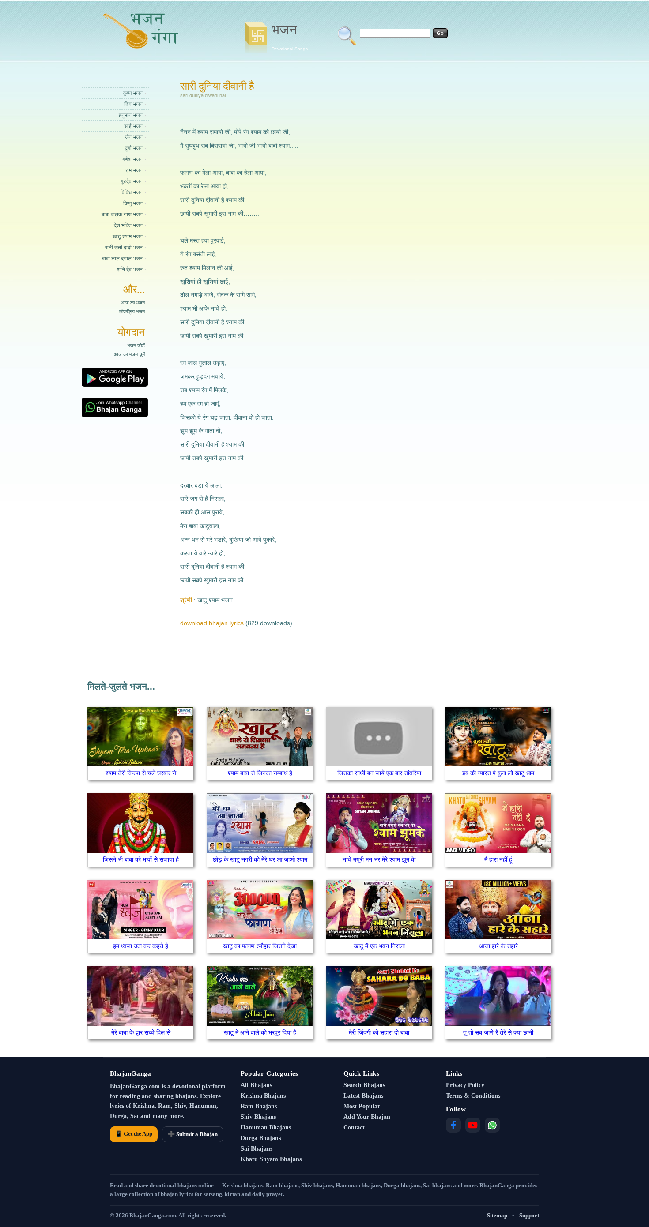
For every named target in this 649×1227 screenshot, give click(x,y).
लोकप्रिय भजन (132, 311)
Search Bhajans (364, 1085)
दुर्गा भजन (134, 148)
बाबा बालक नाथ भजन (122, 214)
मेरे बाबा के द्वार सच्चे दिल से (140, 1032)
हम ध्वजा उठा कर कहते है (140, 945)
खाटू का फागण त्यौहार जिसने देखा (260, 945)
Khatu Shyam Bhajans (271, 1159)
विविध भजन (132, 192)
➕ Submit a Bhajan (193, 1134)
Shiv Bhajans (258, 1117)
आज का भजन (133, 302)
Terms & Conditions (473, 1095)
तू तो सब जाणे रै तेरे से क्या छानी (498, 1032)
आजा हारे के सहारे (498, 945)
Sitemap (497, 1215)
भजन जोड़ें (136, 345)
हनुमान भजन (131, 115)
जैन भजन (134, 137)
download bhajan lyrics (212, 623)
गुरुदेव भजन (132, 181)
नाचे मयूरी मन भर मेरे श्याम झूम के (379, 859)
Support (529, 1215)
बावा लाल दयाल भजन (122, 258)
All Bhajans (256, 1085)
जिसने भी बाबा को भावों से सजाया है (141, 859)
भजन (290, 36)
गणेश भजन (132, 159)
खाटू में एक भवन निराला (379, 945)
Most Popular (361, 1106)
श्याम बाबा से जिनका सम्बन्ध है (260, 773)
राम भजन (134, 170)
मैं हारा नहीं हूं (498, 859)
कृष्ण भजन (133, 93)
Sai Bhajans (256, 1148)
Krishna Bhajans (263, 1095)
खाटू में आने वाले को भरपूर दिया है (260, 1032)
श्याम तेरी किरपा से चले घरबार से (141, 773)
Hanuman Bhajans (266, 1127)
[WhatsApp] (492, 1125)
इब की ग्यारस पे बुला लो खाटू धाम (498, 773)
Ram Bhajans (259, 1106)
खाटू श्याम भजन (128, 236)
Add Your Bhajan (366, 1117)
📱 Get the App (133, 1133)
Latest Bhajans (363, 1095)
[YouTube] (472, 1125)
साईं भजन (133, 126)
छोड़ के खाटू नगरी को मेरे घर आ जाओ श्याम (260, 859)
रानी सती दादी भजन (124, 247)
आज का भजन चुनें (129, 354)
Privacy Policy (465, 1085)
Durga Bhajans (261, 1138)
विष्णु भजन (133, 203)
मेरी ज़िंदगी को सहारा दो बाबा (379, 1032)
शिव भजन (133, 104)
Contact (354, 1127)
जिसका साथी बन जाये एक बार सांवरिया (379, 773)
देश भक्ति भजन (128, 225)
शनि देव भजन (130, 269)
